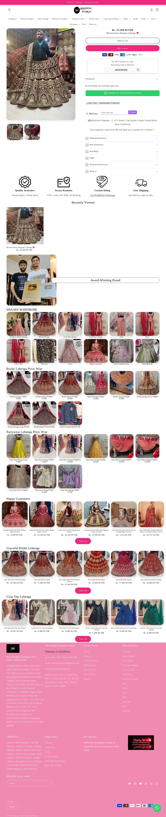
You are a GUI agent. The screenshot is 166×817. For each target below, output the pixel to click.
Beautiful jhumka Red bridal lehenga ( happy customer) (14, 531)
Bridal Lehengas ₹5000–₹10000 (18, 398)
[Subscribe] (50, 783)
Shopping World (18, 815)
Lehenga (125, 652)
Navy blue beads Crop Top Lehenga (14, 628)
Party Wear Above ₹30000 (18, 490)
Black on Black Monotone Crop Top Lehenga (96, 628)
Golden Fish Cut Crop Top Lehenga (42, 628)
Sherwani (44, 364)
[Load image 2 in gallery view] (32, 132)
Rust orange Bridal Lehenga (96, 579)
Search (86, 652)
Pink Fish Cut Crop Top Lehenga (69, 628)
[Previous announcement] (7, 2)
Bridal (47, 752)
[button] (9, 10)
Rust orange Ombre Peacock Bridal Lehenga (69, 580)
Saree (121, 337)
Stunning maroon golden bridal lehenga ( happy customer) (96, 531)
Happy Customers (96, 364)
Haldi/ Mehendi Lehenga (55, 761)
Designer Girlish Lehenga (18, 337)
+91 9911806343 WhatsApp (102, 195)
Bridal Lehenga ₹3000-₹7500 (70, 427)
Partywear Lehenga (130, 665)
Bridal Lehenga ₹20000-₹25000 (95, 398)
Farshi (124, 688)
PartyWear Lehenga (95, 337)
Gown (70, 364)
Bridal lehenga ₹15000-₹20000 (70, 398)
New (124, 706)
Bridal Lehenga (44, 337)
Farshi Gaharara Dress (121, 364)
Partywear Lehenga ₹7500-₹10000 (44, 491)
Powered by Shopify (31, 815)
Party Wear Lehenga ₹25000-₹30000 (147, 461)
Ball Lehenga (127, 661)
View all (83, 541)
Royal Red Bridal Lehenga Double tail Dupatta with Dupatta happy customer (151, 531)
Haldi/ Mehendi (147, 364)
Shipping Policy (90, 665)
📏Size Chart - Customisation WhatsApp (103, 103)
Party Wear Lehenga (53, 766)
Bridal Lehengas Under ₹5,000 (18, 427)
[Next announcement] (158, 2)
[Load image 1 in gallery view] (15, 132)
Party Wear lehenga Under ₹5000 (18, 461)
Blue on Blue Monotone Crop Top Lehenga (124, 628)
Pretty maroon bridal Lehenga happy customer (69, 531)
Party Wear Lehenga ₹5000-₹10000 (44, 461)
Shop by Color (128, 670)
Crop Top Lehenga (70, 337)
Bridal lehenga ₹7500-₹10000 (44, 427)
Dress (147, 337)
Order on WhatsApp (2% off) (124, 93)
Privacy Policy (90, 674)
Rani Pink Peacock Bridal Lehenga (15, 579)
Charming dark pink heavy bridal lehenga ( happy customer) (42, 531)
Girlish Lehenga (51, 756)
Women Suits (50, 747)
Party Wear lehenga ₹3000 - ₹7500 (70, 491)
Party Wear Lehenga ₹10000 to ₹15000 (70, 461)
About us (87, 679)
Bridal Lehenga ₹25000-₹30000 (121, 398)
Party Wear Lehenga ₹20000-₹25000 (122, 461)
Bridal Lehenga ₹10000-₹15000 (44, 398)
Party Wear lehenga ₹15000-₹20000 (96, 461)
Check (132, 112)
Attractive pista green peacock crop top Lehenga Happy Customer (123, 531)
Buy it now (122, 48)
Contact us (88, 656)
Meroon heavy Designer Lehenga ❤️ (20, 247)
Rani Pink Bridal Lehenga (42, 579)
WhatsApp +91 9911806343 (57, 651)
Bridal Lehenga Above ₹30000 (147, 397)
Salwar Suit (19, 364)
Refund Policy (89, 670)
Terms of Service (91, 661)
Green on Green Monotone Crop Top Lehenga (151, 628)
